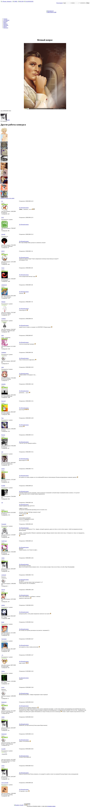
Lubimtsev (3, 352)
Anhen (8, 120)
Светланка (3, 639)
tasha (2, 335)
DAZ (2, 217)
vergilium (3, 318)
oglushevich (4, 284)
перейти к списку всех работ (7, 198)
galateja (3, 605)
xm (2, 502)
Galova (3, 671)
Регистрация (59, 3)
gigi (2, 451)
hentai (2, 622)
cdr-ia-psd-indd (4, 782)
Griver (2, 267)
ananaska (3, 384)
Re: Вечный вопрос (24, 207)
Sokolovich (3, 702)
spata (2, 367)
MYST (3, 251)
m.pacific (3, 748)
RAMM (3, 485)
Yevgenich (3, 524)
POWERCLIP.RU (51, 806)
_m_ (2, 655)
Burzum (3, 434)
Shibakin (3, 301)
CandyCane (4, 541)
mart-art (3, 589)
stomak (3, 468)
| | (71, 3)
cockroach (3, 575)
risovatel (3, 234)
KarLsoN (3, 401)
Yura (2, 418)
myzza (2, 687)
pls (2, 201)
